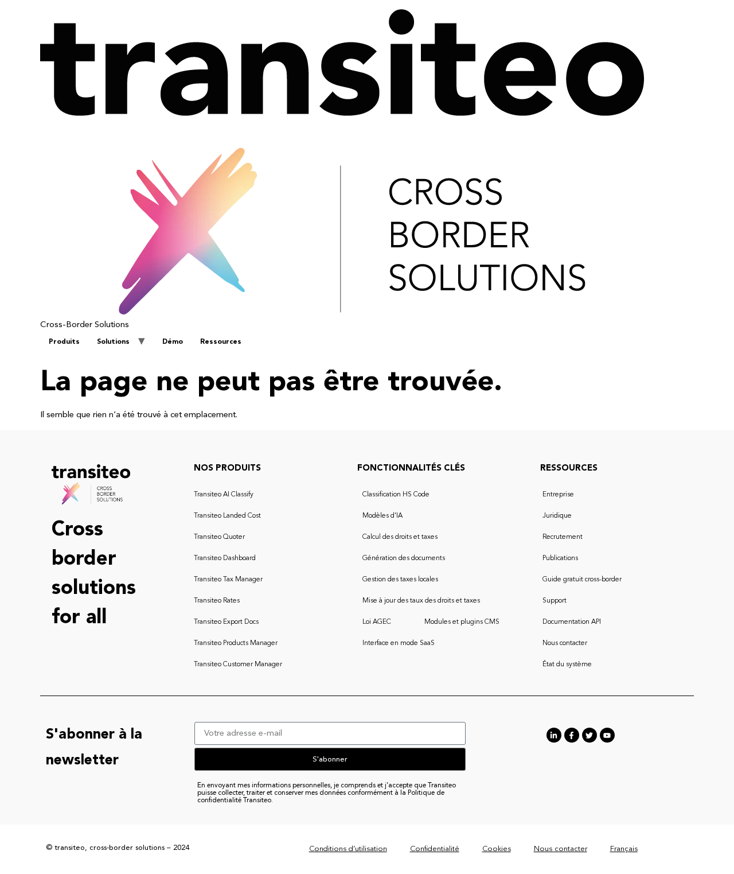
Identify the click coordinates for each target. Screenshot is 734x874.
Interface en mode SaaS (398, 643)
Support (554, 600)
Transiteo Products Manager (236, 643)
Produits (64, 342)
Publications (560, 558)
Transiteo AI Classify (223, 494)
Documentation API (571, 622)
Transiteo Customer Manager (238, 664)
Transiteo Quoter (219, 537)
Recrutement (562, 537)
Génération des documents (403, 558)
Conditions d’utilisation (348, 849)
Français (624, 849)
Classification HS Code (396, 494)
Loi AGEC (376, 622)
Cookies (496, 849)
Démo (172, 342)
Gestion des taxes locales (400, 579)
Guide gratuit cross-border (582, 579)
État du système (567, 664)
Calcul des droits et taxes (400, 537)
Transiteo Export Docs (226, 622)
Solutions (113, 342)
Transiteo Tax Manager (228, 579)
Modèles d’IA (382, 515)
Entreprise (558, 494)
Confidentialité (434, 849)
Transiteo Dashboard (225, 558)
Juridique (557, 515)
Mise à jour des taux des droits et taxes (421, 600)
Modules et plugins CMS (461, 622)
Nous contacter (564, 643)
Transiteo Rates (217, 600)
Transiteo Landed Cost (227, 515)
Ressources (220, 342)
